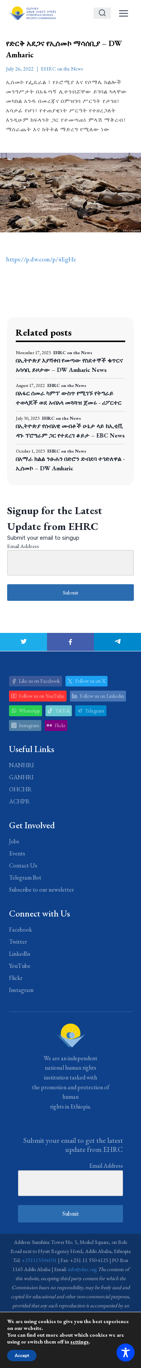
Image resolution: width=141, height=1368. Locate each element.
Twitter (18, 942)
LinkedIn (19, 954)
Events (17, 853)
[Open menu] (123, 13)
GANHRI (21, 777)
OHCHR (20, 789)
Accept (22, 1356)
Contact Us (23, 865)
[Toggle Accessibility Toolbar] (125, 1352)
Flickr (16, 978)
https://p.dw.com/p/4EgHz (41, 259)
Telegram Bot (25, 877)
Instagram (21, 990)
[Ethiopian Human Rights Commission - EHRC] (32, 13)
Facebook (20, 929)
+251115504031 (39, 1260)
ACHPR (19, 801)
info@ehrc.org (82, 1269)
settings (79, 1341)
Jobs (14, 841)
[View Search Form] (102, 13)
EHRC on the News (62, 68)
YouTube (19, 966)
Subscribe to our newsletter (41, 890)
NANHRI (21, 765)
